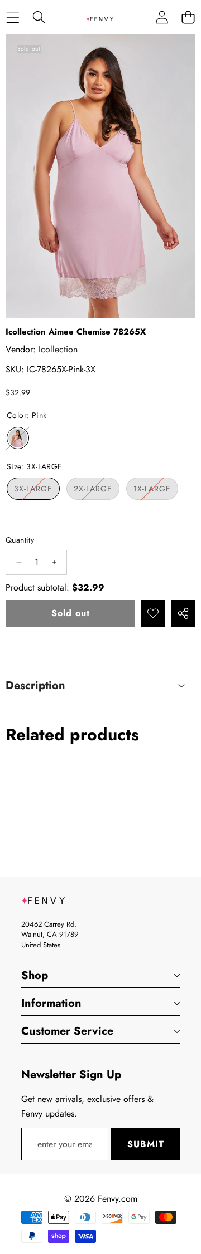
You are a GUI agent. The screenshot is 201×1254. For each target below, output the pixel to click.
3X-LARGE (37, 491)
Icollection (58, 349)
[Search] (38, 16)
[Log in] (161, 16)
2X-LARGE (96, 491)
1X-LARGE (155, 491)
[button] (187, 16)
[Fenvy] (100, 16)
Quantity (20, 539)
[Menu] (12, 16)
